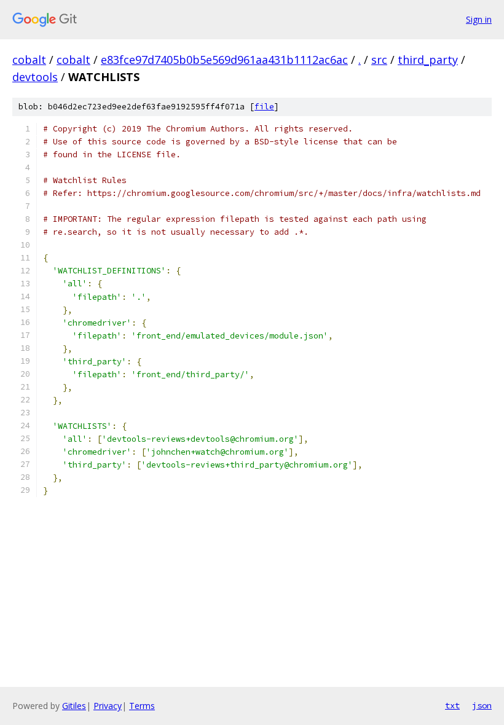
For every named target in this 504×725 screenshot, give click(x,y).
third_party (428, 59)
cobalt (29, 59)
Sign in (479, 19)
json (482, 705)
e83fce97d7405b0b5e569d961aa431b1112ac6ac (224, 59)
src (379, 59)
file (264, 106)
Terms (142, 705)
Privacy (107, 705)
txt (452, 705)
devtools (35, 76)
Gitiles (74, 705)
